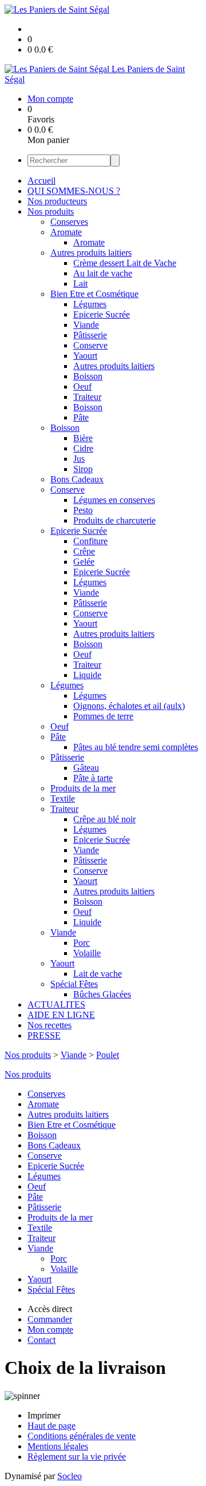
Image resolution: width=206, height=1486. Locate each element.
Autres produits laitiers (91, 252)
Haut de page (51, 1425)
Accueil (41, 180)
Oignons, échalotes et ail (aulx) (129, 706)
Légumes (89, 304)
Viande (86, 325)
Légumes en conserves (114, 500)
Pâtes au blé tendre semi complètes (135, 747)
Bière (83, 438)
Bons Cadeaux (77, 479)
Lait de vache (97, 973)
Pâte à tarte (93, 778)
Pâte (81, 417)
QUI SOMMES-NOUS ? (73, 191)
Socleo (69, 1476)
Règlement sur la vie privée (76, 1456)
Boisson (87, 376)
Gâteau (86, 767)
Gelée (83, 561)
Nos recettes (49, 1025)
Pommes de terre (103, 716)
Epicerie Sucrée (101, 314)
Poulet (107, 1055)
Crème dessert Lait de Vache (124, 263)
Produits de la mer (83, 788)
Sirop (83, 469)
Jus (79, 458)
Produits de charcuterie (114, 520)
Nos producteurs (57, 201)
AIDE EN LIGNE (61, 1015)
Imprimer (44, 1415)
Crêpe (84, 551)
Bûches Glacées (102, 994)
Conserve (90, 345)
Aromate (66, 232)
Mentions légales (57, 1446)
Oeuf (82, 386)
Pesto (83, 510)
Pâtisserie (90, 335)
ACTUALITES (56, 1004)
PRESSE (44, 1035)
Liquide (87, 675)
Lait (80, 283)
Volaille (87, 953)
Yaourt (85, 355)
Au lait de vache (102, 273)
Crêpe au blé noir (104, 819)
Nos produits (50, 211)
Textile (62, 798)
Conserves (69, 222)
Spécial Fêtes (74, 984)
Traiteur (87, 397)
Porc (81, 943)
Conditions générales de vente (81, 1436)
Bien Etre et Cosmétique (94, 294)
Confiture (90, 541)
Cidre (83, 448)
